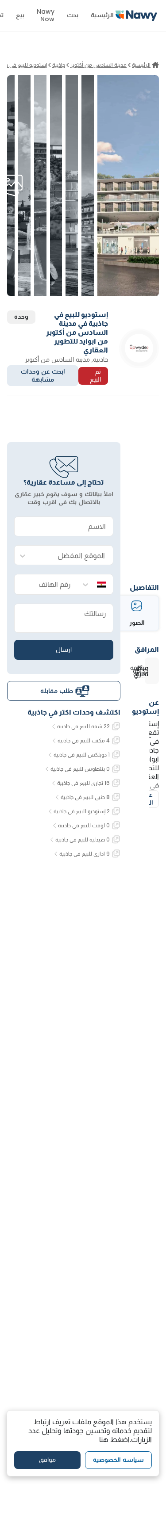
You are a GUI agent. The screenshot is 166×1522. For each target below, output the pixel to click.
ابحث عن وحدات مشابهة (43, 375)
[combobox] (72, 556)
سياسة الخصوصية (118, 1459)
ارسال (64, 649)
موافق (47, 1459)
